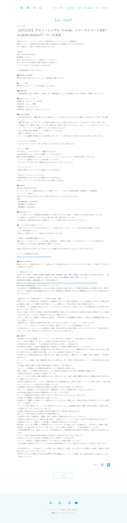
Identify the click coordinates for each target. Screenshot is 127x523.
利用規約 (63, 509)
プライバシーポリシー (53, 509)
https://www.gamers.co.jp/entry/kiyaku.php (34, 256)
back (63, 475)
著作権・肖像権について (73, 509)
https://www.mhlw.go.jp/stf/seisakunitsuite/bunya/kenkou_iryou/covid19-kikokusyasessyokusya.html (57, 283)
